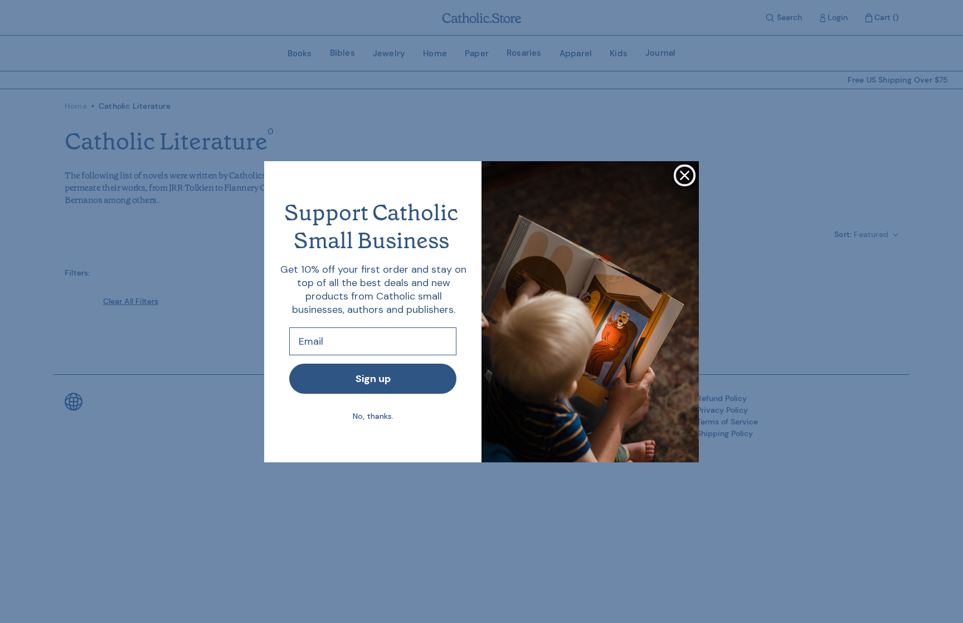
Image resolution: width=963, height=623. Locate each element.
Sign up (373, 378)
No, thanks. (373, 416)
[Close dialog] (684, 175)
